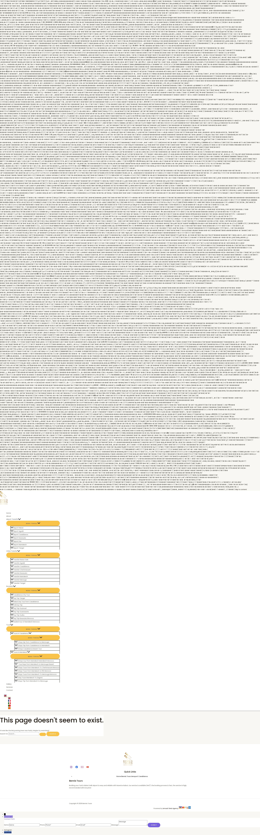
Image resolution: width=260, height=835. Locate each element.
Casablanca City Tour (21, 595)
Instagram (8, 830)
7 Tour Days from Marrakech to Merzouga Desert (35, 664)
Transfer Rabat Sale (20, 560)
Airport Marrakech (20, 545)
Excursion (9, 586)
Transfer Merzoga (20, 580)
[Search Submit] (43, 734)
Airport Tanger (18, 548)
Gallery (8, 684)
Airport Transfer (12, 519)
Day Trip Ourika (18, 615)
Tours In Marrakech (20, 652)
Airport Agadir (18, 531)
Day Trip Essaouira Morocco (23, 618)
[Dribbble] (82, 768)
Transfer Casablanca (21, 566)
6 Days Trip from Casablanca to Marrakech (33, 645)
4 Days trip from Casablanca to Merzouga (33, 642)
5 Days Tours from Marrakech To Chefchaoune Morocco (38, 667)
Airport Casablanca (20, 534)
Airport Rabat (18, 528)
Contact (9, 690)
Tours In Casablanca (21, 633)
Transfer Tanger (19, 583)
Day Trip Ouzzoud (19, 608)
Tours (8, 625)
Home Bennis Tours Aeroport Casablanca (132, 776)
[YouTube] (88, 768)
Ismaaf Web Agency (170, 808)
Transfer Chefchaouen (21, 570)
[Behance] (77, 768)
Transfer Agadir (19, 563)
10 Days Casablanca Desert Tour (29, 649)
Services (9, 687)
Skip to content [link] (241, 489)
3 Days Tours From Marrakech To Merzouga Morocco (37, 674)
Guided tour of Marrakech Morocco (26, 622)
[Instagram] (71, 768)
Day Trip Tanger (19, 598)
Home (8, 513)
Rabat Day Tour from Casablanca (26, 601)
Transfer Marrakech (20, 576)
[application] (19, 519)
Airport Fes (17, 541)
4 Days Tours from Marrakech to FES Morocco (34, 671)
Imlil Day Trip (17, 605)
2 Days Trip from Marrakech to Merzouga (32, 681)
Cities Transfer (11, 551)
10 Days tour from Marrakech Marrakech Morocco (35, 661)
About (8, 516)
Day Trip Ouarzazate (21, 612)
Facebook (7, 832)
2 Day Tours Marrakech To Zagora (29, 678)
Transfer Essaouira (20, 573)
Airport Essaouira (19, 538)
